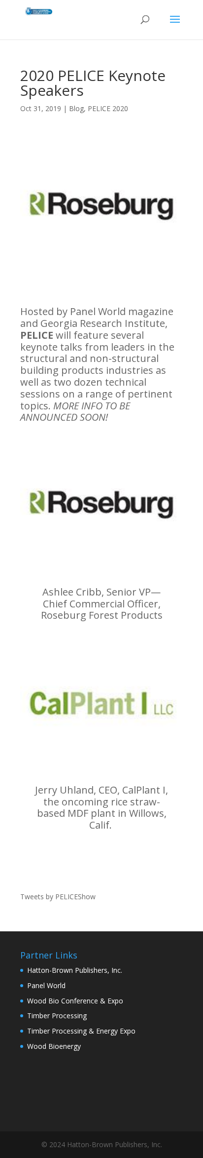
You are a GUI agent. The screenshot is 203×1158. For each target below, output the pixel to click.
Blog (76, 108)
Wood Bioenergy (54, 1046)
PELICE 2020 (108, 108)
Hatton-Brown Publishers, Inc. (74, 970)
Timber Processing (57, 1015)
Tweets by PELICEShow (58, 896)
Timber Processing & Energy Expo (81, 1031)
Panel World (46, 985)
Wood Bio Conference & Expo (75, 1000)
